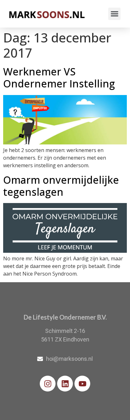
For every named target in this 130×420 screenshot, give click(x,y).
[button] (114, 14)
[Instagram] (48, 383)
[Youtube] (82, 383)
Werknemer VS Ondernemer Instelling (59, 77)
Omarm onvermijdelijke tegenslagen (61, 186)
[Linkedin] (65, 383)
